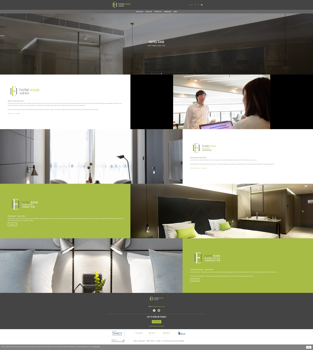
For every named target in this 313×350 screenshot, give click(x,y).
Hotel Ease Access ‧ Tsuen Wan (198, 168)
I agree (308, 347)
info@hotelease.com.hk (158, 306)
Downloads (167, 11)
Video (175, 11)
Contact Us (157, 11)
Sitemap (158, 341)
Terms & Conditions (139, 341)
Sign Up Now (156, 321)
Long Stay (149, 11)
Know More (12, 224)
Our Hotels (139, 11)
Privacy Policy (150, 341)
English (191, 5)
